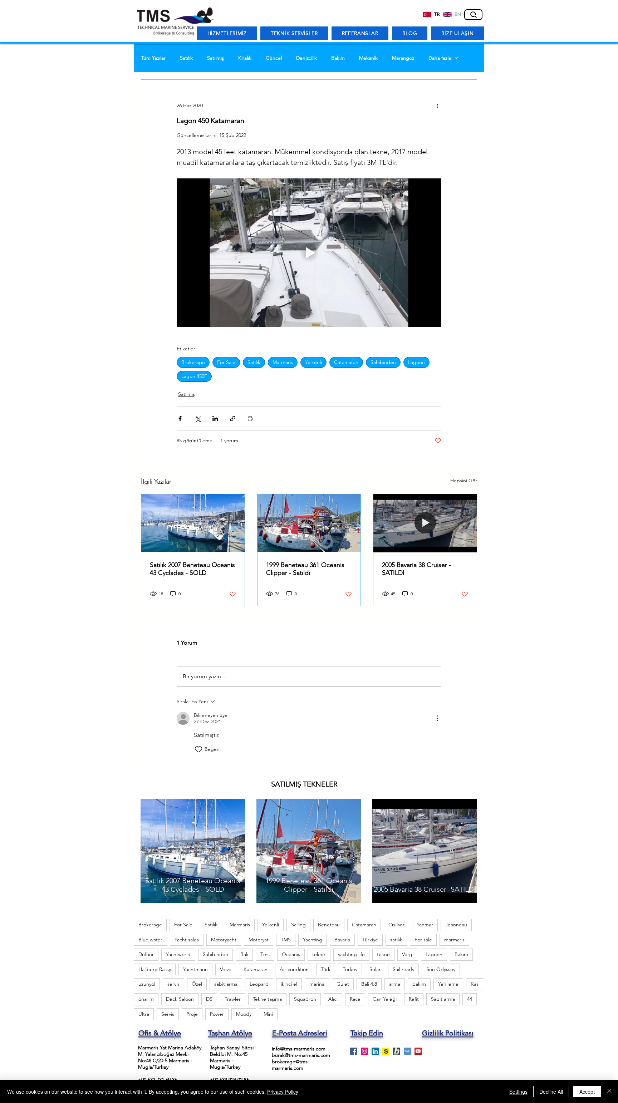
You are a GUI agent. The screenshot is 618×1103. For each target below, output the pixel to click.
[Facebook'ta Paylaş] (180, 418)
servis (173, 984)
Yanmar (425, 924)
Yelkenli (313, 362)
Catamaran (346, 362)
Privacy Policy (282, 1091)
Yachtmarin (195, 969)
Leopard (259, 984)
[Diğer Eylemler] (437, 105)
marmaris (454, 939)
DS (209, 999)
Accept (587, 1091)
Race (355, 999)
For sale (423, 939)
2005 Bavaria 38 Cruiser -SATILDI (416, 569)
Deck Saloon (180, 999)
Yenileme (448, 984)
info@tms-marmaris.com (298, 1048)
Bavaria (342, 939)
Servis (167, 1014)
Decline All (551, 1091)
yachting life (351, 954)
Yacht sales (187, 939)
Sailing (298, 924)
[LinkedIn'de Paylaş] (215, 418)
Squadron (305, 999)
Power (217, 1014)
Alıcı (333, 999)
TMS (286, 939)
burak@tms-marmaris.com (301, 1055)
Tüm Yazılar (153, 58)
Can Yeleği (385, 999)
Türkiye (370, 939)
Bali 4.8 (369, 984)
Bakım (338, 58)
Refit (414, 999)
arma (394, 984)
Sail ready (403, 969)
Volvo (225, 969)
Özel (197, 984)
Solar (375, 969)
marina (316, 984)
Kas (475, 984)
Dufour (146, 954)
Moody (243, 1014)
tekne (383, 954)
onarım (146, 999)
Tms (265, 954)
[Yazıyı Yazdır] (250, 418)
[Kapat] (609, 1091)
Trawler (233, 999)
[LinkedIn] (375, 1051)
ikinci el (289, 984)
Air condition (294, 969)
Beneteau (329, 924)
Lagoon (416, 362)
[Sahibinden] (385, 1051)
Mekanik (368, 58)
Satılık (186, 58)
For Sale (226, 362)
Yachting (312, 939)
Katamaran (256, 969)
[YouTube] (418, 1051)
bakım (419, 984)
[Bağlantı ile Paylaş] (232, 418)
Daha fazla (439, 58)
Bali (244, 954)
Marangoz (403, 58)
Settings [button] (518, 1091)
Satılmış (215, 58)
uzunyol (146, 984)
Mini (268, 1014)
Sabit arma (443, 999)
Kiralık (244, 58)
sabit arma (225, 984)
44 (469, 999)
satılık (396, 939)
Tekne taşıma (267, 999)
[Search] (473, 14)
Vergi (407, 954)
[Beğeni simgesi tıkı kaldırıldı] (198, 749)
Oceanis (291, 954)
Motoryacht (223, 939)
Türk (325, 969)
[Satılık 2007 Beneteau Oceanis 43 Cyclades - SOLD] (193, 523)
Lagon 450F (194, 376)
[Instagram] (364, 1051)
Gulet (343, 984)
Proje (192, 1014)
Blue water (150, 939)
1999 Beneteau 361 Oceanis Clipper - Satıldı (305, 569)
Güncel (274, 58)
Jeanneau (456, 924)
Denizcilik (306, 58)
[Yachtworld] (407, 1051)
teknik (319, 954)
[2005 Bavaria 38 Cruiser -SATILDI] (425, 523)
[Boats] (396, 1051)
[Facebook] (353, 1051)
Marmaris (283, 362)
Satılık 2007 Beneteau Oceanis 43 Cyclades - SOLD (192, 569)
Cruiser (396, 924)
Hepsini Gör (463, 480)
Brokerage (193, 362)
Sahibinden (383, 362)
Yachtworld (178, 954)
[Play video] (309, 252)
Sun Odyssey (440, 969)
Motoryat (259, 939)
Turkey (350, 969)
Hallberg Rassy (154, 969)
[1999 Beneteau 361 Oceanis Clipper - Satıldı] (309, 523)
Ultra (143, 1014)
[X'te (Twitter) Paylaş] (197, 418)
